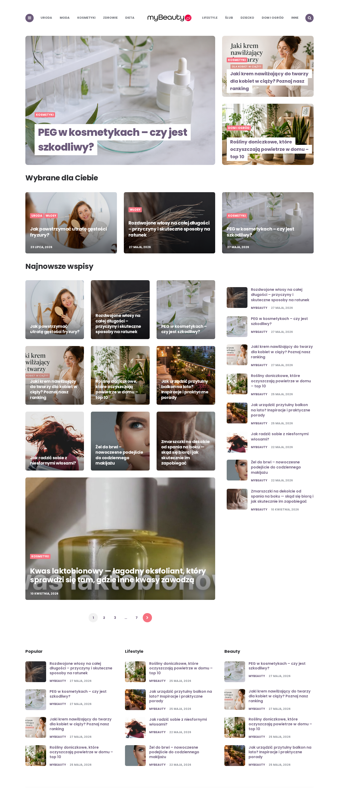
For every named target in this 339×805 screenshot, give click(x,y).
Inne (294, 17)
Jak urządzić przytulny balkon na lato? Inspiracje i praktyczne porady (184, 389)
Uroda (46, 17)
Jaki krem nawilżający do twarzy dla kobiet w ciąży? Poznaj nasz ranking (269, 81)
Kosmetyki (86, 17)
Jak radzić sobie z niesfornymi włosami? (53, 460)
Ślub (229, 17)
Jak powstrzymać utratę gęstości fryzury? (68, 232)
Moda (65, 17)
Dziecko (247, 17)
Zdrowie (110, 17)
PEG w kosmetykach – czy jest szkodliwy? (112, 139)
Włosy (51, 215)
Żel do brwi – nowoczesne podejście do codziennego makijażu (119, 455)
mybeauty (259, 308)
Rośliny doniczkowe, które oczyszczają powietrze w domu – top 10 (269, 149)
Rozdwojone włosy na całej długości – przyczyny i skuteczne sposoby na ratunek (169, 229)
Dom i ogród (273, 17)
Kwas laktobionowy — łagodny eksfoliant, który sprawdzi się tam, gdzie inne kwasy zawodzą (118, 575)
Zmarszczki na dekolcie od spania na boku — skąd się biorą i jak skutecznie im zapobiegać (185, 452)
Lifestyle (209, 17)
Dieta (129, 17)
